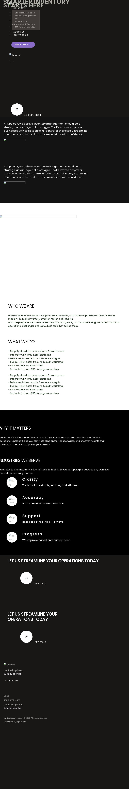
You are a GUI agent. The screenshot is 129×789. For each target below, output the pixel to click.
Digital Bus (21, 721)
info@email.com (12, 700)
